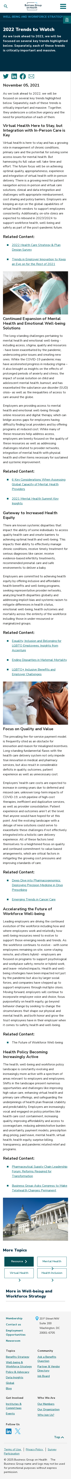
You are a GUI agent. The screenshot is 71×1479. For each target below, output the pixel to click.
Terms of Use (13, 1449)
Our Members (45, 1404)
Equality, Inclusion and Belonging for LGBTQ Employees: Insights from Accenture (36, 645)
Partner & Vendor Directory (48, 1368)
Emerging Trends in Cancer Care (34, 899)
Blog (9, 1388)
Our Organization (48, 1409)
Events (10, 1413)
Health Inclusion (52, 1273)
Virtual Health (19, 1273)
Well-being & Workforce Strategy (19, 1364)
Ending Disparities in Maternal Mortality (39, 660)
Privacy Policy (35, 1449)
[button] (6, 6)
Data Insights (14, 1377)
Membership (14, 1318)
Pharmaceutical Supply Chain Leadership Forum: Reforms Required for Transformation (39, 1171)
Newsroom (13, 1341)
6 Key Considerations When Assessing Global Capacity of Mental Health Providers (38, 484)
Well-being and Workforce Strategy (33, 17)
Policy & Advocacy (17, 1372)
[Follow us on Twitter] (18, 1431)
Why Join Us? (45, 1415)
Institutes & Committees (13, 1406)
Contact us (13, 1324)
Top (57, 1437)
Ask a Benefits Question (46, 1359)
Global (10, 1383)
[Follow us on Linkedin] (10, 1431)
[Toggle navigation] (63, 6)
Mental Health (52, 1261)
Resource (17, 1261)
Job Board (43, 1376)
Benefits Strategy (17, 1357)
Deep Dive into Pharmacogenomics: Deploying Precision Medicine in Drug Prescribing (37, 885)
